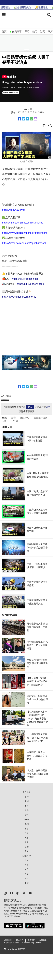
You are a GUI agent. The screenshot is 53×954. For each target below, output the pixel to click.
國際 (27, 810)
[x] (24, 893)
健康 (27, 847)
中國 (15, 421)
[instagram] (5, 893)
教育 (27, 869)
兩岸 (50, 31)
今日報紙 (27, 792)
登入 (30, 407)
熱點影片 (24, 417)
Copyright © (9, 943)
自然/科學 (26, 856)
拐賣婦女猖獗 (40, 417)
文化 (27, 851)
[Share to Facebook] (19, 118)
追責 (13, 417)
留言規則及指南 (5, 399)
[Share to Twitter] (23, 118)
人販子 (5, 421)
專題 (27, 828)
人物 (27, 838)
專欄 (27, 824)
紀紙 (27, 860)
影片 (27, 797)
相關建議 (8, 940)
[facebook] (11, 893)
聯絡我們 (19, 940)
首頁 (4, 31)
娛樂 (27, 874)
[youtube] (30, 893)
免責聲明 (31, 940)
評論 (27, 833)
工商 (27, 883)
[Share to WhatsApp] (31, 118)
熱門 (34, 31)
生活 (27, 842)
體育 (27, 865)
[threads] (18, 893)
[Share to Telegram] (27, 118)
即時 (27, 31)
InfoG (26, 819)
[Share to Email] (35, 118)
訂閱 (48, 407)
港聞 (42, 31)
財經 (27, 815)
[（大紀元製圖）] (26, 145)
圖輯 (27, 878)
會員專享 (17, 31)
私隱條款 (43, 940)
